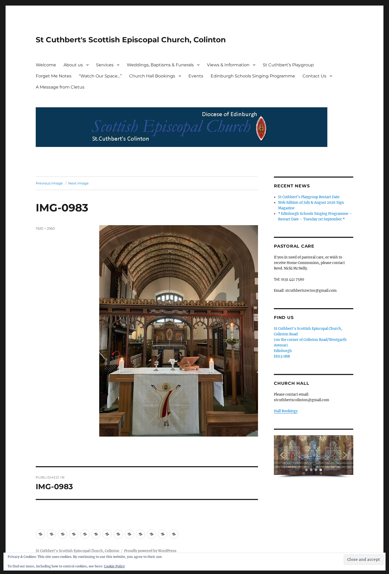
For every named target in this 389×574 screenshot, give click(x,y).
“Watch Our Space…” (100, 75)
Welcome (46, 64)
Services (105, 64)
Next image (78, 183)
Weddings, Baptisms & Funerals (160, 64)
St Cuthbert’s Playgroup (288, 64)
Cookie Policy (114, 566)
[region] (313, 456)
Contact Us (314, 75)
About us (73, 64)
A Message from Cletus (60, 87)
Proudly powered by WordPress (150, 551)
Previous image (49, 183)
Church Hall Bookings (152, 75)
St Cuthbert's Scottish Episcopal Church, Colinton (131, 39)
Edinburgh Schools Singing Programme (253, 75)
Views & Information (228, 64)
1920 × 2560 (45, 228)
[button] (282, 455)
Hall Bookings (286, 411)
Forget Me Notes (53, 75)
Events (195, 75)
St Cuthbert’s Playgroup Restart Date (309, 197)
